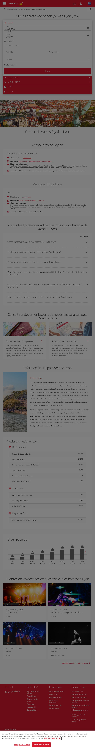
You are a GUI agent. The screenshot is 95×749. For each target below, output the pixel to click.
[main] (47, 740)
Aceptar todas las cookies (41, 745)
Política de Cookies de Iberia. (52, 738)
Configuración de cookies (22, 745)
